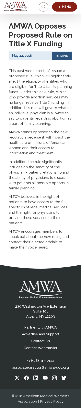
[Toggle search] (43, 7)
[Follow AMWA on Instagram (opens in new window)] (54, 379)
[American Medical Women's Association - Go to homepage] (40, 289)
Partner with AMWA (40, 327)
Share (64, 56)
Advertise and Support (40, 334)
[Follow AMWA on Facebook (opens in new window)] (26, 379)
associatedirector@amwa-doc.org (40, 367)
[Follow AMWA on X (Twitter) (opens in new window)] (17, 379)
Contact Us (40, 341)
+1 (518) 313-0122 (40, 360)
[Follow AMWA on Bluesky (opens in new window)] (64, 379)
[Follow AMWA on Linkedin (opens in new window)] (35, 379)
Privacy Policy (52, 401)
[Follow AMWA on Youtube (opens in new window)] (45, 379)
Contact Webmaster (41, 348)
